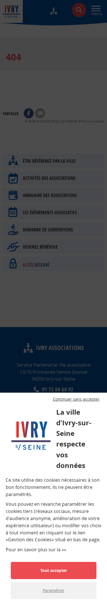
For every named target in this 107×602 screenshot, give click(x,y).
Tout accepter (53, 570)
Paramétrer (53, 590)
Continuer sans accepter (76, 399)
